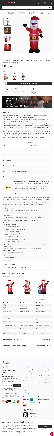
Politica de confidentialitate (10, 393)
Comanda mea (26, 384)
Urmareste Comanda (28, 393)
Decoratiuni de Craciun (21, 13)
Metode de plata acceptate (44, 364)
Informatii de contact (28, 366)
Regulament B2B (27, 371)
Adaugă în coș (10, 299)
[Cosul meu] (51, 3)
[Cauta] (50, 7)
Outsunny (30, 142)
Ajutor (24, 388)
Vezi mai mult (41, 345)
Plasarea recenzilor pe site (44, 377)
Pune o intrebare (46, 339)
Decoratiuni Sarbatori (11, 13)
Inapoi (4, 13)
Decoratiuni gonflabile (31, 13)
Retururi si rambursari (43, 367)
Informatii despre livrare (43, 366)
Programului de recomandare (30, 367)
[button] (27, 112)
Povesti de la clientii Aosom (29, 373)
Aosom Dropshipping (28, 377)
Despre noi (25, 364)
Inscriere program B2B (28, 369)
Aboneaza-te (17, 385)
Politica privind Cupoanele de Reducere (45, 383)
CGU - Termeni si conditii (44, 375)
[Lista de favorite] (38, 3)
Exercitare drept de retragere (27, 391)
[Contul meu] (45, 3)
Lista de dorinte (26, 386)
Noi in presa (25, 375)
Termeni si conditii (42, 371)
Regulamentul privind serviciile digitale (43, 380)
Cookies (40, 373)
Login (24, 383)
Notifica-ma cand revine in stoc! (30, 83)
